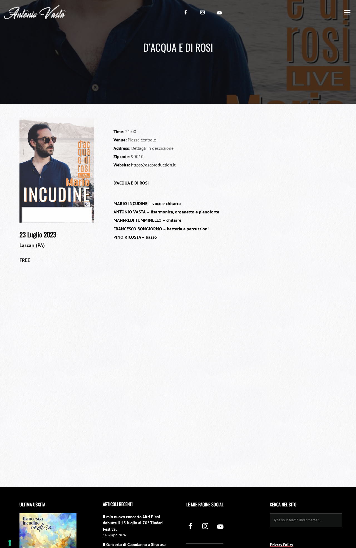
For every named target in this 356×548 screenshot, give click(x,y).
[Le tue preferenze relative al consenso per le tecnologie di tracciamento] (9, 542)
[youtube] (219, 12)
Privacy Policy (281, 544)
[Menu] (348, 12)
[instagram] (202, 12)
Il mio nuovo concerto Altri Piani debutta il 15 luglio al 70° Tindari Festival (133, 523)
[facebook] (185, 12)
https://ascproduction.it (153, 165)
